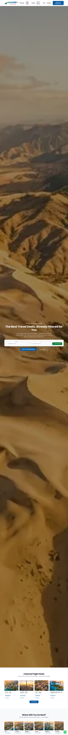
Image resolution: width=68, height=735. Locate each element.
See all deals (34, 701)
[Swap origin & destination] (29, 344)
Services (22, 3)
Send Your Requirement (58, 3)
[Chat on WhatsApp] (65, 732)
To (41, 341)
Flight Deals (27, 3)
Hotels (33, 3)
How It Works (38, 3)
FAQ (44, 3)
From (16, 341)
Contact (49, 3)
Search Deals (58, 343)
